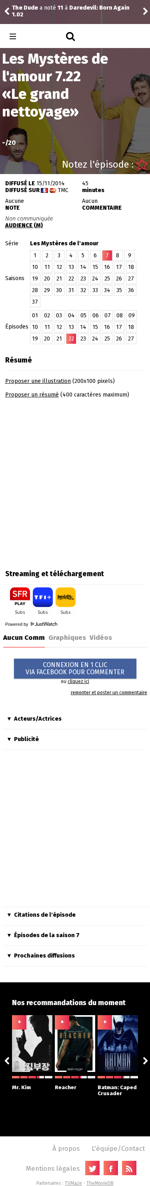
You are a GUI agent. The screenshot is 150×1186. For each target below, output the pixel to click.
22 (71, 278)
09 (131, 315)
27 (131, 278)
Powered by (17, 624)
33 (95, 290)
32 (83, 290)
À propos (66, 1148)
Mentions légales (53, 1168)
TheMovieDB (100, 1183)
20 (47, 278)
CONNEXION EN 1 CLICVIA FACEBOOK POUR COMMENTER (75, 668)
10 (35, 267)
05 (83, 315)
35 (119, 290)
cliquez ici (78, 681)
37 (35, 302)
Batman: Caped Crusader (117, 1090)
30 (59, 290)
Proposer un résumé (32, 394)
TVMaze (73, 1183)
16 (107, 267)
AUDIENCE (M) (24, 225)
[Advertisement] (75, 481)
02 (47, 315)
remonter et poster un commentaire (109, 692)
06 (95, 315)
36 (131, 290)
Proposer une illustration (38, 381)
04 (71, 315)
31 (71, 290)
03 (59, 315)
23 (83, 278)
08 (119, 315)
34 (107, 290)
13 (71, 267)
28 (35, 290)
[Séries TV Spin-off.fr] (44, 36)
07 (107, 315)
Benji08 (58, 11)
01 (35, 315)
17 (119, 267)
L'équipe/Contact (118, 1148)
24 (95, 278)
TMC (63, 190)
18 (131, 267)
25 (107, 278)
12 (59, 267)
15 (95, 267)
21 (59, 278)
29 (47, 290)
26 (119, 278)
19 (35, 278)
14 (83, 267)
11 (47, 267)
